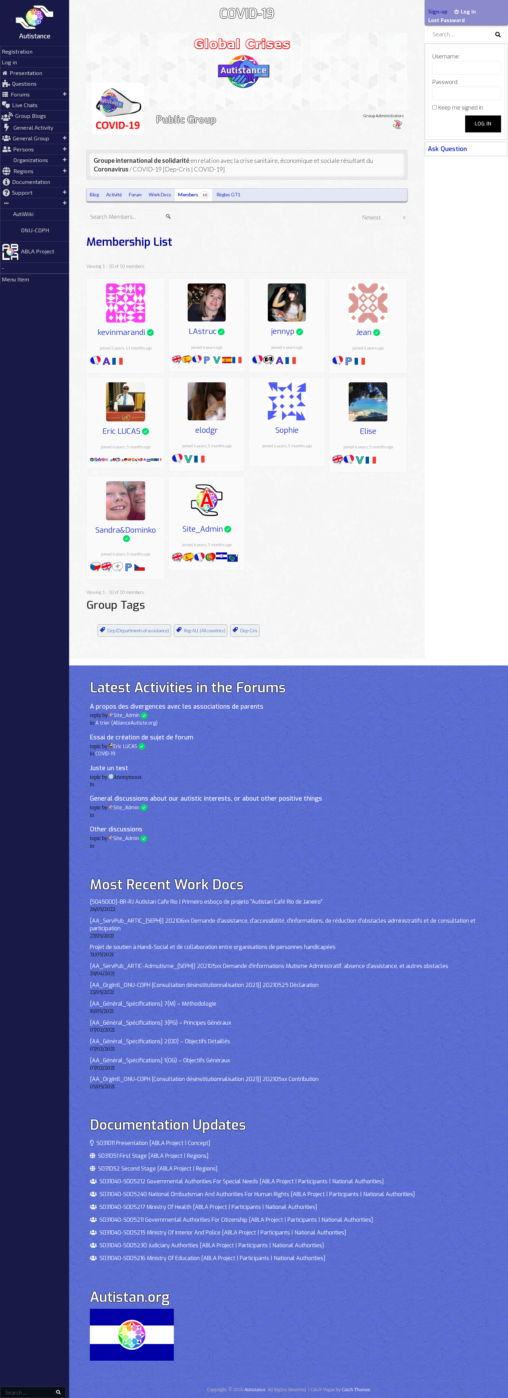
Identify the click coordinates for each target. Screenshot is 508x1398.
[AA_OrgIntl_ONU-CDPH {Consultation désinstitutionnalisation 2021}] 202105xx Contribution (204, 1079)
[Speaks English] (177, 360)
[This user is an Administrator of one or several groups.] (114, 459)
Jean (368, 332)
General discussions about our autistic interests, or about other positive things (206, 798)
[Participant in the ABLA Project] (118, 459)
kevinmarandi (125, 332)
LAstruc (207, 331)
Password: (445, 82)
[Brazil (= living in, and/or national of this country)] (152, 459)
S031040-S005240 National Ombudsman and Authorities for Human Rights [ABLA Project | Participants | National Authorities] (256, 1194)
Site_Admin (206, 529)
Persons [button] (23, 149)
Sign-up (438, 12)
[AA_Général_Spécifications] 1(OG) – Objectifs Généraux (160, 1060)
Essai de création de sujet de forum (141, 737)
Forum (135, 194)
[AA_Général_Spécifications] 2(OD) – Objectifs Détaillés (160, 1041)
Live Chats (25, 105)
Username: (446, 56)
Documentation (31, 181)
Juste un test (109, 768)
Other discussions (116, 829)
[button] (34, 203)
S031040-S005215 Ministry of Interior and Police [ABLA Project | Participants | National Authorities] (221, 1232)
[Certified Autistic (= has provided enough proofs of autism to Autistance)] (99, 459)
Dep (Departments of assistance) (138, 630)
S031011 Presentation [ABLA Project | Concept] (152, 1143)
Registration (17, 51)
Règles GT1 (228, 194)
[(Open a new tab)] (34, 43)
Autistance (34, 36)
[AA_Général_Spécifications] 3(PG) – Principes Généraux (160, 1022)
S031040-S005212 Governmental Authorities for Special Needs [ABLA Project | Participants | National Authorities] (240, 1181)
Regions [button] (23, 171)
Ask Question (447, 149)
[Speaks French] (95, 362)
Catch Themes (356, 1389)
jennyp (287, 331)
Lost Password (446, 20)
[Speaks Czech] (95, 568)
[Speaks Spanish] (187, 360)
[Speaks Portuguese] (141, 459)
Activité (114, 194)
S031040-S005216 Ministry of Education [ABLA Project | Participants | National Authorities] (211, 1258)
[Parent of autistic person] (207, 360)
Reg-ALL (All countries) (204, 630)
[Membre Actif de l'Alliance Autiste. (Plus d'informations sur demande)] (122, 459)
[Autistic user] (106, 362)
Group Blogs (30, 115)
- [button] (3, 267)
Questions (24, 83)
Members (192, 194)
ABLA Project (37, 251)
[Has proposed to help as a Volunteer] (217, 360)
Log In (483, 124)
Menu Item (15, 279)
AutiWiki (23, 214)
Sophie (287, 430)
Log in (9, 62)
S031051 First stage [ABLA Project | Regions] (152, 1155)
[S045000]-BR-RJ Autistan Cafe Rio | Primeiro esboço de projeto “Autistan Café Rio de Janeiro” (206, 901)
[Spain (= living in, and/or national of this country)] (227, 360)
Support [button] (22, 192)
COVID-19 (105, 754)
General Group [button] (31, 138)
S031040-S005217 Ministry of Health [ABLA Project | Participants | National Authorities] (207, 1207)
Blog (94, 194)
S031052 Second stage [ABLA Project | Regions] (156, 1168)
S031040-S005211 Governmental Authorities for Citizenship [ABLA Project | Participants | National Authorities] (235, 1219)
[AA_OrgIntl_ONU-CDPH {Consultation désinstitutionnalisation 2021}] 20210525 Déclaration (204, 985)
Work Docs (160, 194)
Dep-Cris (248, 630)
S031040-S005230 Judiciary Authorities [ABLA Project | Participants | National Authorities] (210, 1245)
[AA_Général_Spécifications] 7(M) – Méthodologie (153, 1003)
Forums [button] (20, 94)
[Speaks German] (126, 459)
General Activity (33, 127)
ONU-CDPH (35, 230)
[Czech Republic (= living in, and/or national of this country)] (139, 568)
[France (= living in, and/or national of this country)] (117, 362)
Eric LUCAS (125, 431)
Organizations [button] (30, 160)
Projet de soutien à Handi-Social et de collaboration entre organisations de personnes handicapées (213, 947)
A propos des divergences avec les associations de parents (176, 706)
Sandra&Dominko (125, 530)
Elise (368, 431)
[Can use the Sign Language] (268, 361)
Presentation (26, 72)
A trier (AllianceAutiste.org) (126, 723)
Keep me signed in (460, 107)
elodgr (206, 430)
